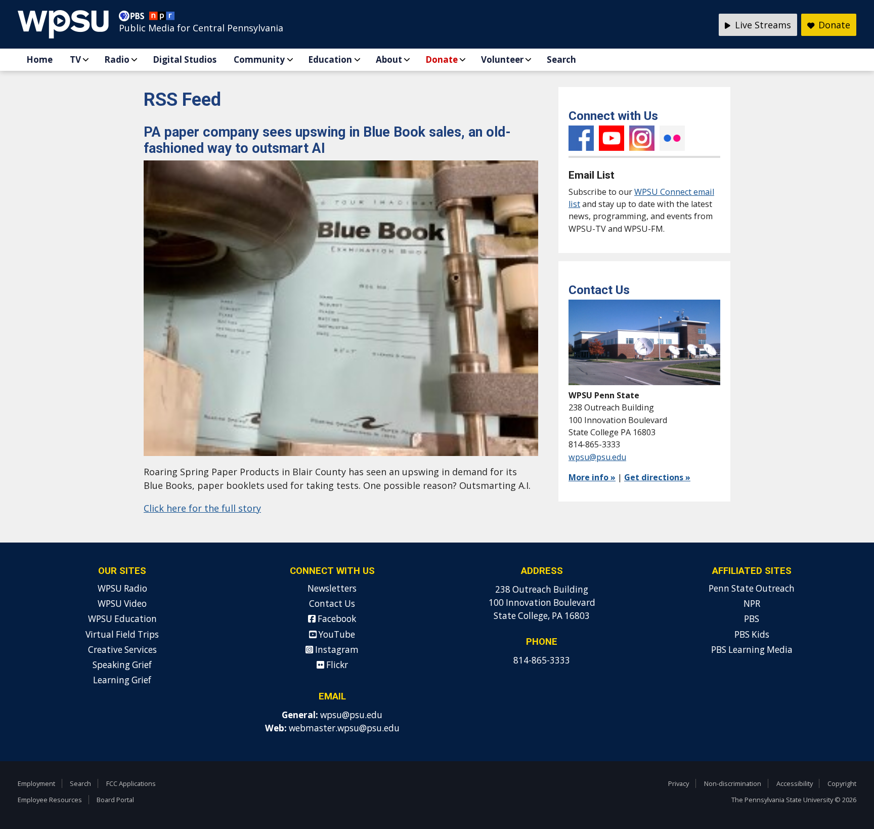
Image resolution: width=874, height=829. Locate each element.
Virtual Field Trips (122, 634)
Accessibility (794, 783)
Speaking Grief (122, 665)
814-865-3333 (541, 660)
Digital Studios (184, 59)
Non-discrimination (732, 783)
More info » (592, 477)
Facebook (581, 138)
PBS (751, 619)
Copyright (841, 783)
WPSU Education (122, 619)
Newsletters (332, 588)
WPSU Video (122, 603)
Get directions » (657, 477)
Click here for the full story (202, 508)
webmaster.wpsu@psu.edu (344, 728)
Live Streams (761, 25)
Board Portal (115, 799)
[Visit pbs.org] (134, 18)
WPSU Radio (122, 588)
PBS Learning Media (752, 649)
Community (259, 59)
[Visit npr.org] (161, 18)
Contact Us (332, 603)
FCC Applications (131, 783)
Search (561, 59)
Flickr (672, 138)
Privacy (678, 783)
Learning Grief (122, 680)
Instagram (641, 138)
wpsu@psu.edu (597, 457)
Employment (36, 783)
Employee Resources (50, 799)
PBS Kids (751, 634)
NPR (752, 603)
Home (39, 59)
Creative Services (122, 649)
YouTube (611, 138)
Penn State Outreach (752, 588)
